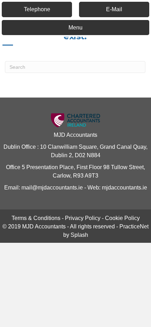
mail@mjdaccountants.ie (51, 188)
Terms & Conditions (36, 218)
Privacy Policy (82, 218)
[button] (37, 9)
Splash (79, 235)
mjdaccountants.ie (123, 188)
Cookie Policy (122, 218)
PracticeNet (134, 226)
